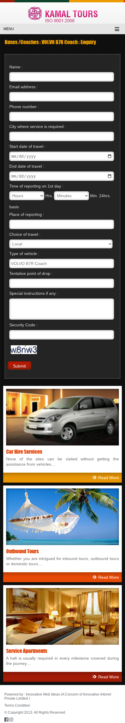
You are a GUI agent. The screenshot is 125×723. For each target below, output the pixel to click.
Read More (108, 477)
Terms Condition (17, 705)
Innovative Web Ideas (43, 694)
